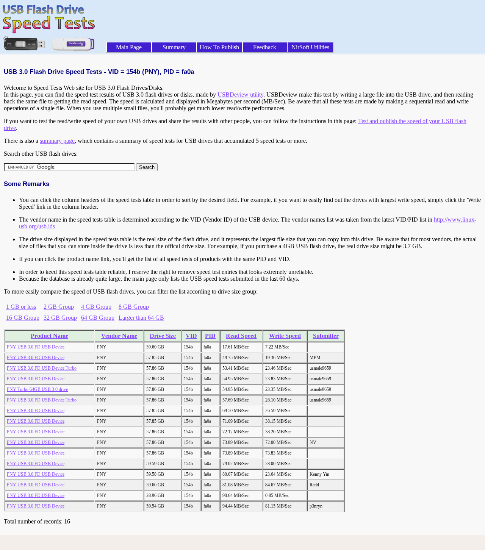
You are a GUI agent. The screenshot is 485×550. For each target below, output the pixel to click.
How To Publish (219, 47)
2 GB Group (59, 306)
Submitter (326, 336)
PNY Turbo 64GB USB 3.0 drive (37, 389)
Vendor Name (119, 336)
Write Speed (285, 336)
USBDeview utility (240, 94)
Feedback (264, 47)
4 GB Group (96, 306)
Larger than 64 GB (141, 317)
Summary (174, 47)
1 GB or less (21, 306)
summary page (57, 141)
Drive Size (163, 336)
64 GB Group (97, 317)
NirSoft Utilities (310, 47)
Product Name (49, 336)
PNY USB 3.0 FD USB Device (35, 347)
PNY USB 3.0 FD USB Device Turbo (42, 368)
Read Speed (241, 336)
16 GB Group (22, 317)
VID (191, 336)
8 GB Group (134, 306)
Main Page (129, 47)
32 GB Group (60, 317)
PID (210, 336)
